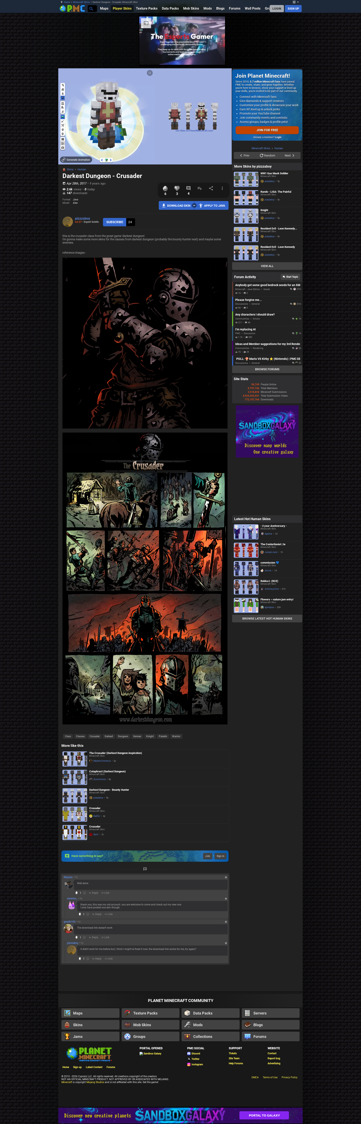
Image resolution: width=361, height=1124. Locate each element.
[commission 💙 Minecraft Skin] (246, 621)
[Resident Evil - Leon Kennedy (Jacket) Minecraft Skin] (246, 287)
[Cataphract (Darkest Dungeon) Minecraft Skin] (74, 777)
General (256, 356)
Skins (70, 169)
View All (267, 319)
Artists (256, 371)
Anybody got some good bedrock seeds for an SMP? (267, 338)
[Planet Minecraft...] (91, 8)
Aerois (268, 623)
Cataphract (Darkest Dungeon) (107, 771)
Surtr (95, 834)
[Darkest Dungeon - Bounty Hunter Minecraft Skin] (74, 795)
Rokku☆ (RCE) (269, 633)
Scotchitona (99, 779)
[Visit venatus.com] (318, 58)
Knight (150, 736)
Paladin (163, 736)
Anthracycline (272, 641)
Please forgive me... (248, 352)
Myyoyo (68, 877)
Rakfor (96, 816)
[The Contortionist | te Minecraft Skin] (246, 603)
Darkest (109, 736)
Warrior (176, 736)
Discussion (249, 386)
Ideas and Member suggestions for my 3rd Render (267, 396)
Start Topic (292, 329)
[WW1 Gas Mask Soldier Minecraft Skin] (246, 232)
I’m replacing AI (245, 382)
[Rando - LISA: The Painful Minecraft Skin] (246, 250)
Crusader (95, 736)
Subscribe (114, 222)
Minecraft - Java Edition (247, 342)
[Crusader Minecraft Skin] (74, 814)
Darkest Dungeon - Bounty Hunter (109, 789)
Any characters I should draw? (255, 367)
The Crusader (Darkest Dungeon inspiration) (115, 753)
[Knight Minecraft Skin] (246, 269)
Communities (242, 371)
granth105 (69, 921)
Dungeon (123, 736)
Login (278, 137)
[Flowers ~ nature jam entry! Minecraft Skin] (246, 658)
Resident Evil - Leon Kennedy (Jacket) (278, 281)
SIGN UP (293, 8)
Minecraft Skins (81, 2)
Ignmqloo (269, 660)
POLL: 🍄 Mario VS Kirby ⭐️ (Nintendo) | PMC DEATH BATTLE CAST (268, 411)
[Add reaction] (84, 893)
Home (67, 2)
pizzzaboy (82, 218)
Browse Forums (267, 422)
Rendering (258, 401)
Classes (80, 736)
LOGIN (276, 8)
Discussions (241, 356)
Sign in (220, 856)
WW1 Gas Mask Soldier (274, 226)
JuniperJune (271, 605)
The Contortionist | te (273, 597)
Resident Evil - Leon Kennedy (278, 299)
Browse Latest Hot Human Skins (267, 671)
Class (68, 736)
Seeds (266, 342)
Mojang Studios (95, 1082)
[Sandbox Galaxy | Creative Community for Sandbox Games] (267, 509)
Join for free (267, 130)
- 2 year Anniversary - (274, 578)
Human (82, 169)
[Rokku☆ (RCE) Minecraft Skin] (246, 640)
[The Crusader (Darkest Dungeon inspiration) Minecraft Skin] (74, 759)
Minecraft (66, 1082)
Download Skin (179, 205)
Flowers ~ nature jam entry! (277, 652)
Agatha (268, 586)
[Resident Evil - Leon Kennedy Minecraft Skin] (246, 305)
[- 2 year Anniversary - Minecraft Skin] (246, 584)
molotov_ (72, 898)
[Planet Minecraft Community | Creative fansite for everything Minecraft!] (89, 1054)
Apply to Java (214, 205)
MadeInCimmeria (102, 761)
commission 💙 (270, 615)
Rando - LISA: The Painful (276, 244)
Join (207, 856)
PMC (237, 386)
